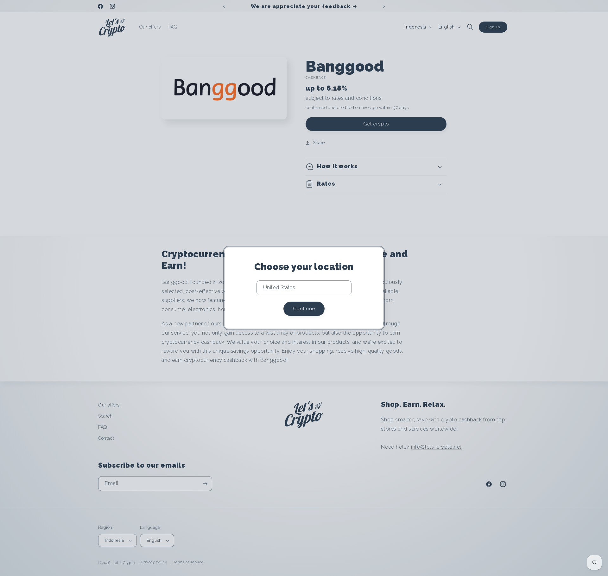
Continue (304, 308)
